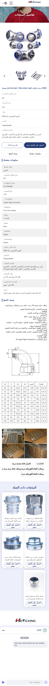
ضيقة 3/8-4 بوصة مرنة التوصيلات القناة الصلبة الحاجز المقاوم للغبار (13, 558)
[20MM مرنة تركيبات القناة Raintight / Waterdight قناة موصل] (24, 46)
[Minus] (3, 630)
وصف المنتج (13, 154)
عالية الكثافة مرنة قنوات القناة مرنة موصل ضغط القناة (34, 519)
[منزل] (24, 623)
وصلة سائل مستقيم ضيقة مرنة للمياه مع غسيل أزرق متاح (34, 597)
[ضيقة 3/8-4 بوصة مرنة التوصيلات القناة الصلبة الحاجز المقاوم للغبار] (13, 543)
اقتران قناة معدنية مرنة (21, 464)
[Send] (3, 682)
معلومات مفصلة (35, 154)
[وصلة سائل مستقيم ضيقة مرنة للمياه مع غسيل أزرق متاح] (34, 582)
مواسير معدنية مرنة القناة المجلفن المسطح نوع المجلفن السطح (34, 558)
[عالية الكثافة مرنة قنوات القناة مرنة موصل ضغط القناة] (34, 504)
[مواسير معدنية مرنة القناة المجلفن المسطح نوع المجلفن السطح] (34, 543)
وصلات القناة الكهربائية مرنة (32, 474)
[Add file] (46, 682)
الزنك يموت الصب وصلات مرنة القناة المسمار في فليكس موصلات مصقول (13, 519)
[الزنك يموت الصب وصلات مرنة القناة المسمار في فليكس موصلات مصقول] (13, 504)
